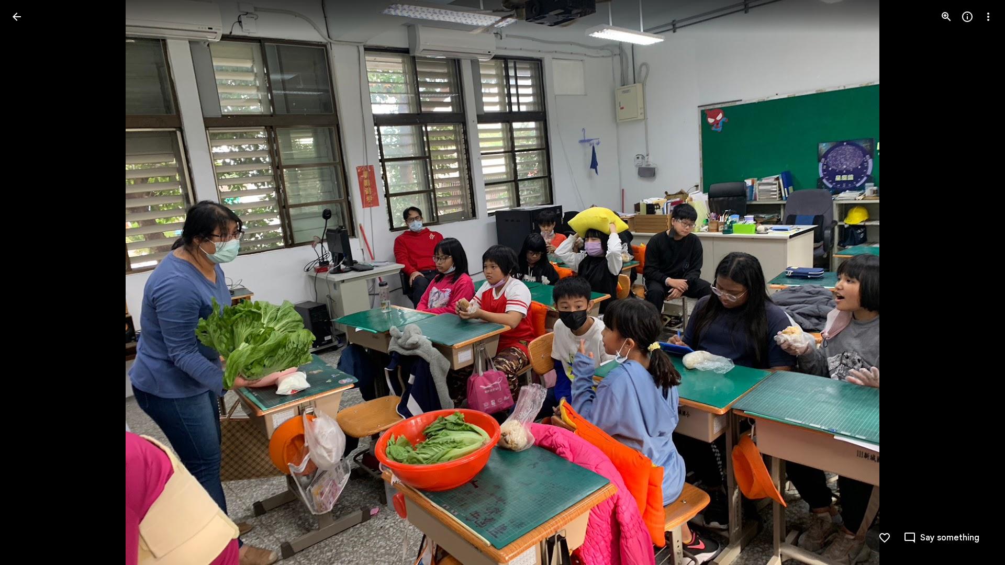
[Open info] (967, 16)
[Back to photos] (16, 16)
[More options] (988, 16)
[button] (29, 282)
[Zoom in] (946, 16)
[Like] (884, 538)
